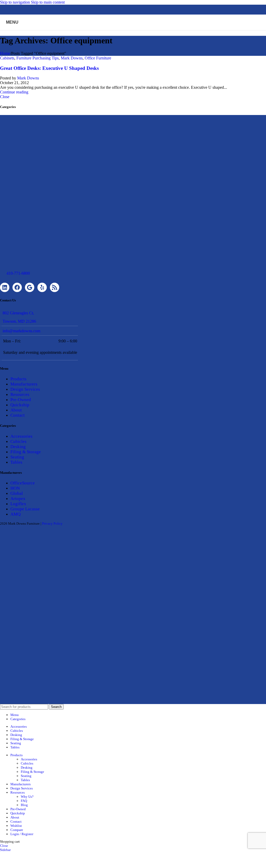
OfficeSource (22, 483)
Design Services (25, 389)
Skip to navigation (15, 2)
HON (15, 488)
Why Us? (27, 797)
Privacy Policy (52, 523)
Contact (17, 415)
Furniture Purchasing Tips (37, 58)
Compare (16, 830)
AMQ (15, 514)
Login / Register (21, 834)
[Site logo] (133, 31)
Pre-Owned (20, 399)
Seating (17, 457)
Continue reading (14, 92)
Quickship (19, 404)
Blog (24, 805)
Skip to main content (48, 2)
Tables (16, 462)
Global (16, 493)
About (16, 410)
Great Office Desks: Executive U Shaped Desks (49, 68)
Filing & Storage (25, 451)
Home (5, 53)
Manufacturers (23, 384)
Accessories (21, 436)
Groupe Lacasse (25, 508)
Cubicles (18, 441)
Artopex (17, 498)
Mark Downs (72, 58)
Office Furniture (98, 58)
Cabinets (7, 58)
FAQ (24, 801)
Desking (18, 446)
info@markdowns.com (21, 331)
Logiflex (18, 503)
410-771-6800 (18, 273)
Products (18, 378)
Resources (19, 394)
